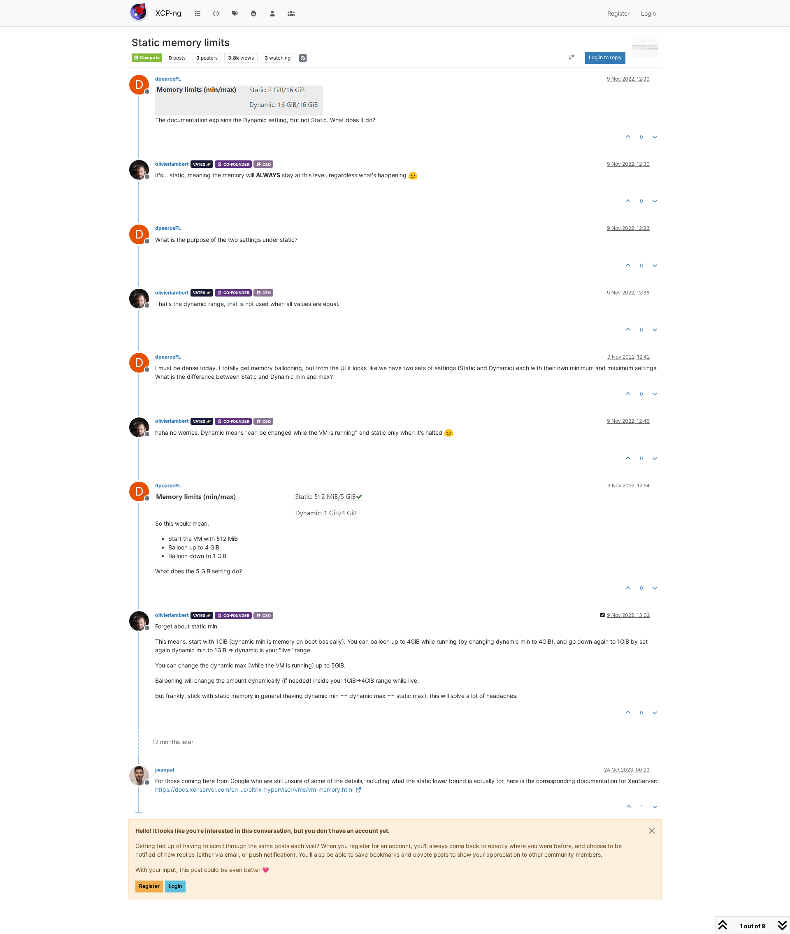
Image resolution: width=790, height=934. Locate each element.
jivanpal (164, 770)
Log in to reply (605, 57)
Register (149, 886)
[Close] (651, 831)
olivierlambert (172, 164)
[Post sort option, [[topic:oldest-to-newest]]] (572, 57)
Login (175, 886)
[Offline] (142, 169)
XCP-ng (168, 13)
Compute (149, 57)
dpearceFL (168, 79)
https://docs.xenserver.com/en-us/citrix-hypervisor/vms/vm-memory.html (254, 789)
